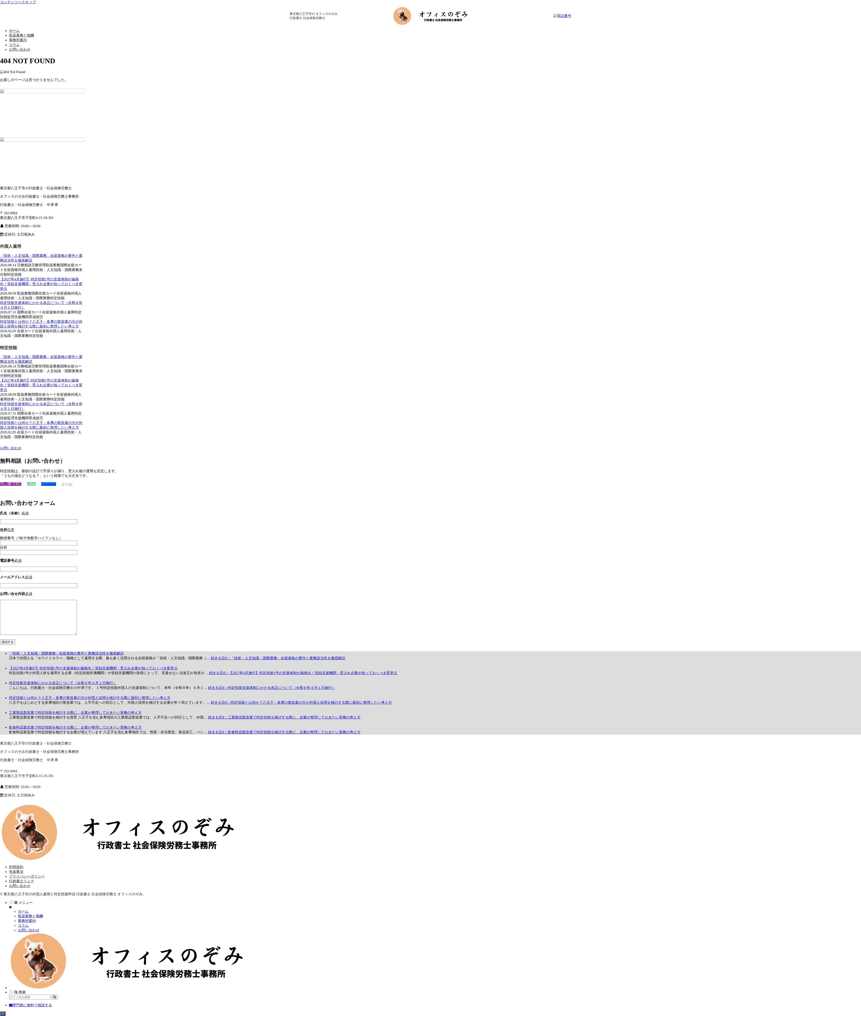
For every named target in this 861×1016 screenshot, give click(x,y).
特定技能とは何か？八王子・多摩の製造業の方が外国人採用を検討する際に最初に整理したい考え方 (89, 698)
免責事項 (16, 872)
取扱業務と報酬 (30, 916)
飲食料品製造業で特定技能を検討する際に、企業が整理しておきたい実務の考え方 (75, 727)
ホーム (23, 911)
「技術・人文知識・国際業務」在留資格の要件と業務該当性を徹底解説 (66, 653)
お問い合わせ (19, 886)
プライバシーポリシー (27, 876)
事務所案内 (27, 921)
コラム (23, 925)
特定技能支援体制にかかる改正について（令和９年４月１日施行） (63, 683)
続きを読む (278, 658)
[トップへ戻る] (3, 1013)
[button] (54, 997)
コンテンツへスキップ (18, 2)
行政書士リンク (21, 881)
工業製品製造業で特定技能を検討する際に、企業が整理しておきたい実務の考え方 (75, 712)
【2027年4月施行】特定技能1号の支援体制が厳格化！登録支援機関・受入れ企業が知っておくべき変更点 (41, 284)
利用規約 (16, 867)
